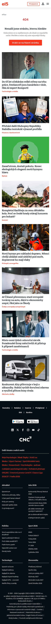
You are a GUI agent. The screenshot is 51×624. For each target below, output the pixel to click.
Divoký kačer (6, 551)
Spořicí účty (32, 570)
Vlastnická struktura (33, 612)
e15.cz (4, 14)
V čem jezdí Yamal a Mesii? (11, 498)
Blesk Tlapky (23, 457)
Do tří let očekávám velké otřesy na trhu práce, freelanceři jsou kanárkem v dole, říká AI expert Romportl (24, 84)
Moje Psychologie (9, 457)
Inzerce (28, 408)
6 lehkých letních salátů (36, 518)
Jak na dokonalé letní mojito (38, 514)
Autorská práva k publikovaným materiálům (24, 604)
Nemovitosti (14, 465)
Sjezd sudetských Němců (10, 538)
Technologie (7, 560)
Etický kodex (13, 618)
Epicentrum (6, 491)
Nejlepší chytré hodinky (10, 577)
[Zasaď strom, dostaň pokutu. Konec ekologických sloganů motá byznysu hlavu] (25, 150)
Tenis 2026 (32, 542)
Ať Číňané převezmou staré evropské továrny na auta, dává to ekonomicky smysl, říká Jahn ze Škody (22, 300)
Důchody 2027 (33, 577)
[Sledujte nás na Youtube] (33, 430)
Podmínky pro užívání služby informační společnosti (25, 607)
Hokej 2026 (32, 539)
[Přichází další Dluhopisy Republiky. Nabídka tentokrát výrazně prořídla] (25, 109)
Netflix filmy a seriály (9, 583)
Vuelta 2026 (15, 476)
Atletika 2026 (32, 549)
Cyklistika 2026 (33, 552)
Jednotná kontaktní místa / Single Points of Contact (25, 615)
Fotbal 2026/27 (33, 535)
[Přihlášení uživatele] (43, 3)
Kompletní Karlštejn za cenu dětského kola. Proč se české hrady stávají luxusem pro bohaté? (25, 213)
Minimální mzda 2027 (35, 580)
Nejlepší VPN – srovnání (10, 580)
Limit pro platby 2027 (35, 573)
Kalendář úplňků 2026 (9, 505)
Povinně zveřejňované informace (30, 618)
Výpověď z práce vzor (9, 548)
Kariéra (29, 412)
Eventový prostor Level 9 (20, 473)
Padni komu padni (8, 544)
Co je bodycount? (8, 508)
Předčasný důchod (35, 567)
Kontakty (6, 408)
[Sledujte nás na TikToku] (38, 430)
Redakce (17, 408)
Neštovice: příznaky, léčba (11, 495)
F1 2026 (31, 545)
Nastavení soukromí (17, 612)
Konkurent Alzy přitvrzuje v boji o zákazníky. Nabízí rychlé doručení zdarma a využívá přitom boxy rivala (25, 387)
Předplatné (39, 408)
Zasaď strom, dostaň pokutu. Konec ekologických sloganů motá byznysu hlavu (22, 169)
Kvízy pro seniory (8, 501)
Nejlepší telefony (8, 570)
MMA (30, 532)
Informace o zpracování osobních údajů (21, 609)
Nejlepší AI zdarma (8, 573)
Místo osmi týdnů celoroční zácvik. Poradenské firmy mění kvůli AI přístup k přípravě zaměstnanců (24, 343)
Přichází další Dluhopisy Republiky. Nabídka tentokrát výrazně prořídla (22, 128)
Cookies (39, 609)
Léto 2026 (32, 485)
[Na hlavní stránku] (5, 4)
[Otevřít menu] (47, 3)
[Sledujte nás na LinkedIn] (12, 430)
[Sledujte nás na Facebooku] (23, 430)
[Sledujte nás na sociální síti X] (18, 430)
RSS (20, 412)
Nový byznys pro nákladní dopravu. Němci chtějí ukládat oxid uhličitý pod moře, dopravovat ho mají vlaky (25, 256)
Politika (5, 526)
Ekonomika (33, 560)
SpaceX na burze (8, 567)
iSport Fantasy (15, 461)
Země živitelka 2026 (35, 583)
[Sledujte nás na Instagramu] (28, 430)
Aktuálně (6, 485)
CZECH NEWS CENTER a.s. (34, 593)
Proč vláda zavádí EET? (10, 541)
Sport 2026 (33, 526)
